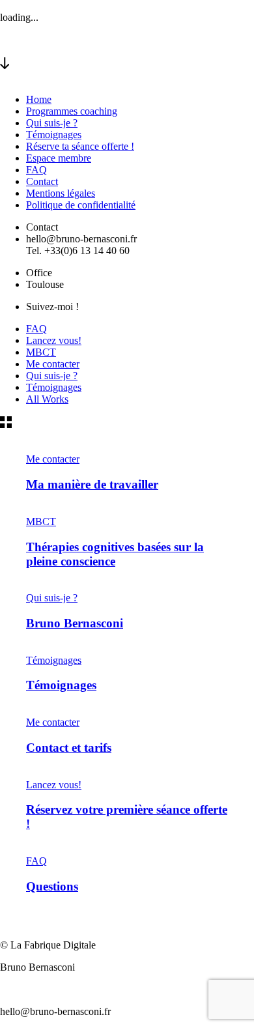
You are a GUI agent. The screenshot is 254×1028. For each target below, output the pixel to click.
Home (38, 99)
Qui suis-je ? (52, 122)
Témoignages (53, 134)
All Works (47, 399)
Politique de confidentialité (80, 204)
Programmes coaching (71, 111)
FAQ (36, 169)
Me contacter (52, 363)
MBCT (41, 352)
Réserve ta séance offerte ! (80, 146)
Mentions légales (60, 193)
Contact (42, 181)
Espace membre (58, 158)
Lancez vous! (53, 340)
